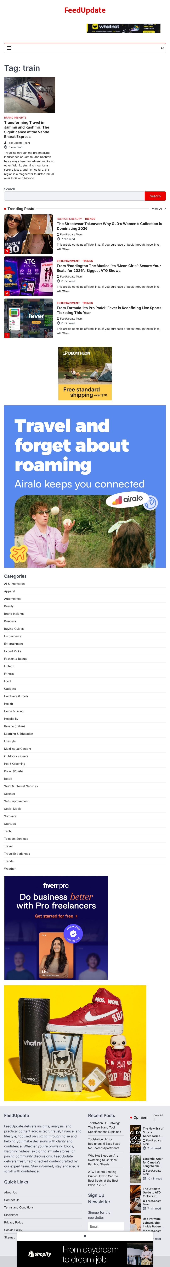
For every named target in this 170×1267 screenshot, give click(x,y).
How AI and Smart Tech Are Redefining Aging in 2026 (103, 316)
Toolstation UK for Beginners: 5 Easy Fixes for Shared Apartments (104, 1143)
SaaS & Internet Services (21, 786)
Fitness (9, 673)
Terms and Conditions (19, 1207)
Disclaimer (11, 1215)
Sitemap (9, 1237)
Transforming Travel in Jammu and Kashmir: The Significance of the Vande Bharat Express (26, 129)
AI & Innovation (14, 583)
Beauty (9, 606)
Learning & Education (18, 733)
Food (7, 681)
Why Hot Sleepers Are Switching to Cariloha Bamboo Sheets (103, 1160)
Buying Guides (14, 628)
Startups (10, 823)
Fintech (9, 666)
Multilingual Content (17, 748)
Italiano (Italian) (14, 726)
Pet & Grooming (14, 763)
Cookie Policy (13, 1230)
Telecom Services (16, 838)
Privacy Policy (13, 1222)
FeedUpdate (85, 10)
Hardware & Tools (16, 696)
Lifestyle (10, 741)
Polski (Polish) (13, 771)
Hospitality (11, 718)
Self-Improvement (16, 801)
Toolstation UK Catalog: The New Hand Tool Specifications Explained (104, 1127)
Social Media (13, 808)
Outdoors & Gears (16, 756)
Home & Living (14, 711)
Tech (7, 831)
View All (157, 208)
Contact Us (11, 1200)
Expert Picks (12, 651)
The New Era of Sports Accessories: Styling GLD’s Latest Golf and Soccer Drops (153, 1137)
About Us (10, 1192)
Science (9, 793)
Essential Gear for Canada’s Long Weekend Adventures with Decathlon (153, 1166)
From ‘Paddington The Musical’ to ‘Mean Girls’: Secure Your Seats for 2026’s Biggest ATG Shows (109, 231)
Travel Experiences (71, 311)
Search (9, 189)
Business (10, 621)
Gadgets (10, 688)
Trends (87, 224)
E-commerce (12, 636)
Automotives (12, 598)
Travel (8, 846)
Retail (8, 778)
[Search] (162, 48)
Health (8, 703)
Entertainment (68, 224)
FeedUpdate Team (18, 142)
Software (10, 816)
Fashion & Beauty (16, 658)
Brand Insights (15, 117)
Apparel (9, 591)
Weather (10, 868)
